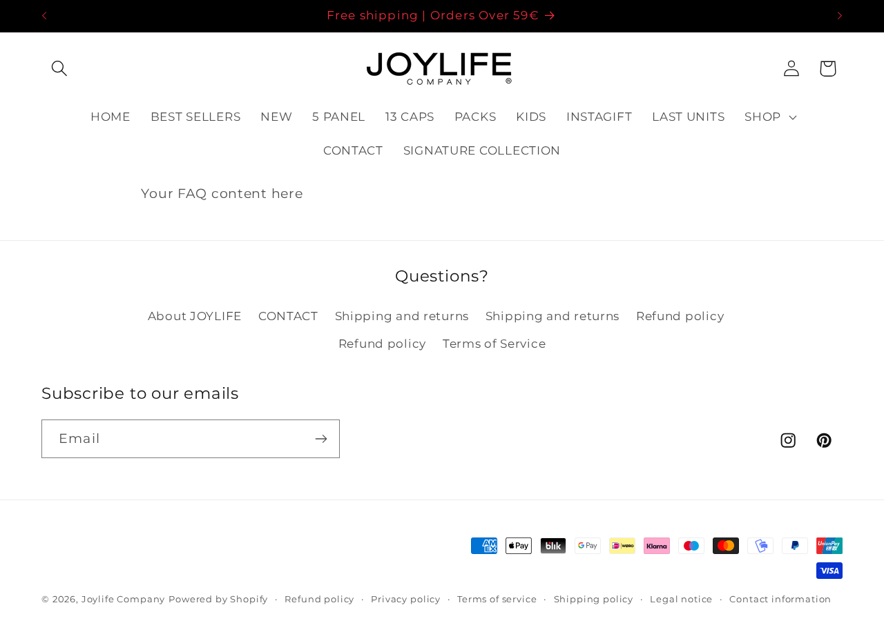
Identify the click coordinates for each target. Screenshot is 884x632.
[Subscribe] (320, 438)
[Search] (59, 68)
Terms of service (497, 598)
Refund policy (680, 316)
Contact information (780, 598)
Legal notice (681, 598)
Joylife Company (123, 598)
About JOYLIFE (195, 316)
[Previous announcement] (44, 16)
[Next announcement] (840, 16)
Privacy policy (406, 598)
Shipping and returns (402, 316)
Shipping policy (594, 598)
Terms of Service (494, 343)
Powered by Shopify (218, 598)
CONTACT (288, 316)
